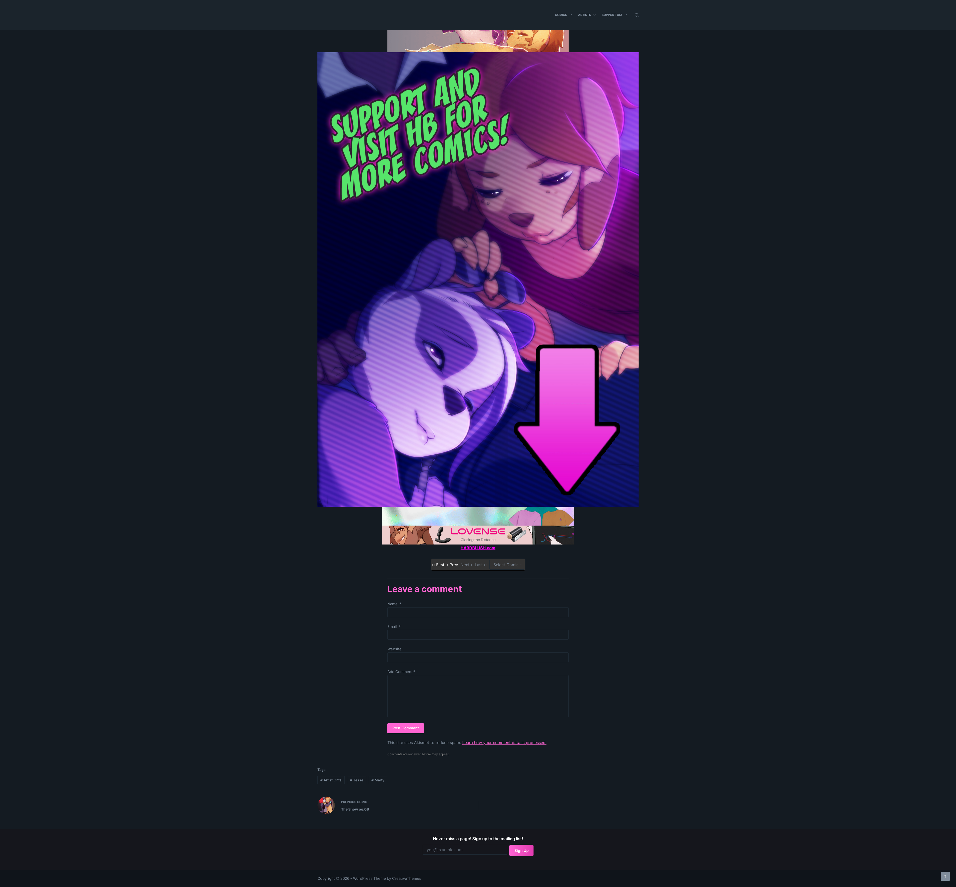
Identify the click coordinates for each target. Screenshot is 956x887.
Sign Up (521, 850)
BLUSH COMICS (378, 14)
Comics (561, 15)
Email (394, 626)
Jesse (356, 780)
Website (394, 649)
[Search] (637, 15)
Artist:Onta (331, 780)
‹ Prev (452, 564)
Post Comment (405, 728)
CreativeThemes (406, 878)
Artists (584, 15)
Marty (377, 780)
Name (394, 604)
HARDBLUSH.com (478, 547)
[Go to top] (945, 876)
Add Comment (401, 671)
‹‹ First (438, 564)
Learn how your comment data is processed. (504, 742)
